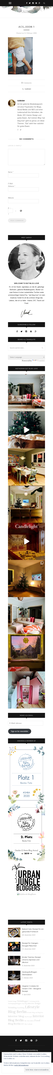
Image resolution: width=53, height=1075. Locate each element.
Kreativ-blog (31, 1012)
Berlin (37, 1001)
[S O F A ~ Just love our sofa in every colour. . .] (26, 615)
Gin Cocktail (28, 1024)
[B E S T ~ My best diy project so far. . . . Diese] (26, 690)
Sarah (28, 89)
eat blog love (39, 1012)
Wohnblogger (23, 1001)
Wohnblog (12, 1008)
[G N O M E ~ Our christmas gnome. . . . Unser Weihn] (26, 429)
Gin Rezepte (28, 1017)
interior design (34, 1003)
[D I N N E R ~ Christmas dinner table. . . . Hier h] (26, 467)
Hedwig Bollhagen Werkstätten (29, 973)
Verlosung (32, 1001)
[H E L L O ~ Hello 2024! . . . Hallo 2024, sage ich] (26, 392)
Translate (41, 361)
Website (11, 198)
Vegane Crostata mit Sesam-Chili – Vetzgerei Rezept (31, 988)
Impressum (19, 1050)
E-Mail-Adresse (11, 184)
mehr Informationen (21, 1065)
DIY (22, 1024)
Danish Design (12, 1001)
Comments (26, 83)
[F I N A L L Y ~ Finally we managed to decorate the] (26, 578)
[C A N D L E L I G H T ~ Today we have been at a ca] (26, 541)
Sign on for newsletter (19, 731)
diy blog (24, 1003)
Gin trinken (30, 1021)
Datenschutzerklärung (30, 1050)
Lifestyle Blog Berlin (24, 1009)
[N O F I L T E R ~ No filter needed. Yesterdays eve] (26, 652)
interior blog (16, 1016)
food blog (20, 1008)
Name (10, 172)
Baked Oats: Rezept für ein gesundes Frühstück (33, 930)
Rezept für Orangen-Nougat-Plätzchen (30, 944)
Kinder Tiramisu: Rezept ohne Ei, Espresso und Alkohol (31, 959)
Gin (25, 1021)
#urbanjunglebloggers (15, 1003)
